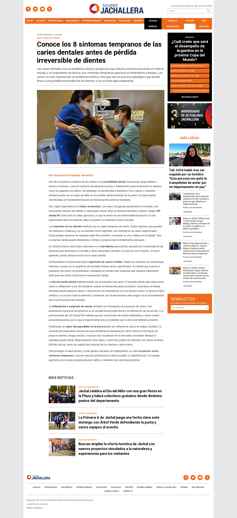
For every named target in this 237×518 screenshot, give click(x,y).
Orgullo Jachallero (172, 24)
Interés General (152, 24)
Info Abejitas (204, 24)
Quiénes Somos (111, 491)
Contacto (128, 491)
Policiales (125, 21)
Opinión (190, 21)
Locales (40, 21)
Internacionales (91, 21)
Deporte (138, 21)
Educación (110, 21)
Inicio (30, 21)
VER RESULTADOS (189, 97)
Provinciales (55, 21)
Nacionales (72, 21)
